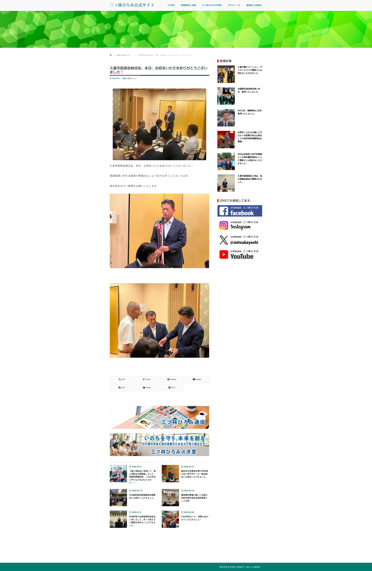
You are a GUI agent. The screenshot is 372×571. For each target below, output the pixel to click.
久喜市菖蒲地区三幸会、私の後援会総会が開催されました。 (250, 179)
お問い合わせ (348, 550)
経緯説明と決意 (188, 5)
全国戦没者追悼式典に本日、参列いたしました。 (249, 90)
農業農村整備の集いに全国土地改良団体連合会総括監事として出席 (194, 498)
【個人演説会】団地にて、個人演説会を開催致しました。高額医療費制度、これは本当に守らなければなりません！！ (142, 477)
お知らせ (302, 550)
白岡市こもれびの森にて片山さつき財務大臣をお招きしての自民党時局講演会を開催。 (250, 137)
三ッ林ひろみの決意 (212, 5)
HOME (171, 5)
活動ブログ (209, 550)
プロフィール (233, 5)
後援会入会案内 (254, 5)
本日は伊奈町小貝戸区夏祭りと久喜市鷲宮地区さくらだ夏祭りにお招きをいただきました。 (250, 158)
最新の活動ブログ (129, 78)
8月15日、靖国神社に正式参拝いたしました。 (250, 112)
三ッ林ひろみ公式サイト (132, 5)
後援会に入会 (255, 550)
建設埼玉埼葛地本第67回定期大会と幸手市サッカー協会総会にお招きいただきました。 (194, 474)
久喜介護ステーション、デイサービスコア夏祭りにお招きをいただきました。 (250, 70)
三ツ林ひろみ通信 (163, 550)
